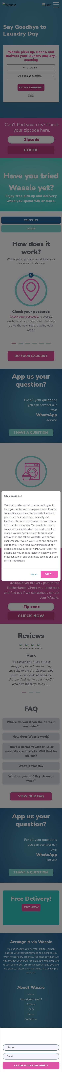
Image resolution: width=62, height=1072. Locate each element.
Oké (49, 574)
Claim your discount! (31, 1065)
